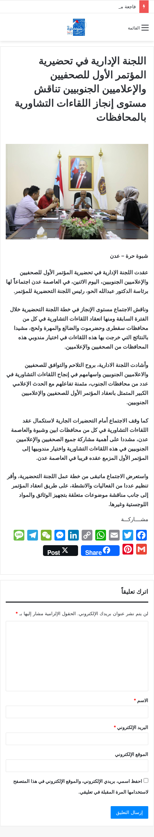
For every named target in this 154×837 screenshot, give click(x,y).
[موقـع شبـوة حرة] (77, 27)
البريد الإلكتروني (131, 727)
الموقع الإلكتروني (131, 754)
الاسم (141, 700)
